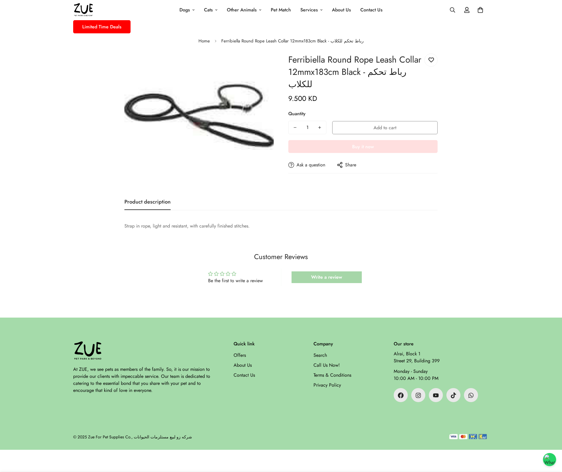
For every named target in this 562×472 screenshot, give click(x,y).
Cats (208, 9)
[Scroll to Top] (550, 440)
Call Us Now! (326, 365)
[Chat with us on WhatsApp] (549, 459)
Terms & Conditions (332, 375)
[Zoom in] (261, 66)
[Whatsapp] (471, 395)
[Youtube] (436, 395)
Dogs (184, 9)
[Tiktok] (453, 395)
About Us (341, 9)
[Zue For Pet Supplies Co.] (83, 10)
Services (309, 9)
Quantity (297, 113)
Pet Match (281, 9)
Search (320, 355)
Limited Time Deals (101, 26)
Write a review (326, 277)
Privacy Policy (327, 385)
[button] (480, 10)
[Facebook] (401, 395)
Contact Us (371, 9)
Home (204, 41)
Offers (240, 355)
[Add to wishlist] (431, 60)
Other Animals (242, 9)
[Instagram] (418, 395)
